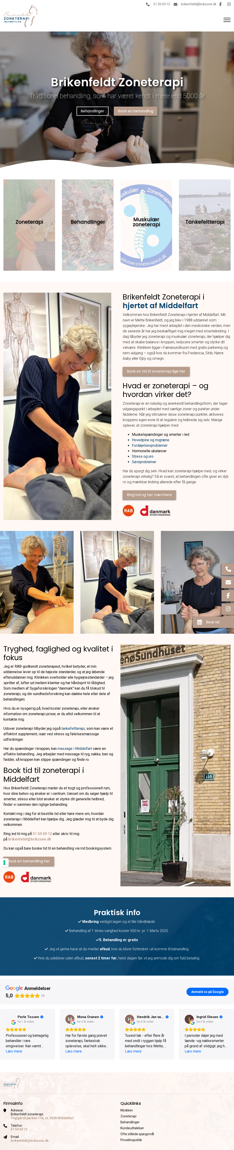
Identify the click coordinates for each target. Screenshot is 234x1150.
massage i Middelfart (75, 748)
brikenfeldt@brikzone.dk (198, 4)
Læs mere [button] (14, 1051)
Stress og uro (143, 456)
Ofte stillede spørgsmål (137, 1134)
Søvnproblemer (144, 462)
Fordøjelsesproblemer (150, 445)
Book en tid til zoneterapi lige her (156, 371)
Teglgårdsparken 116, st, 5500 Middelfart (42, 1118)
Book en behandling (135, 111)
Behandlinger (92, 111)
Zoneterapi (128, 1116)
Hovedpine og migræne (150, 440)
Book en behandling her (29, 861)
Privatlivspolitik (131, 1140)
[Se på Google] (10, 1019)
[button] (3, 1034)
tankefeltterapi (73, 728)
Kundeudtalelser (132, 1128)
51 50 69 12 (161, 4)
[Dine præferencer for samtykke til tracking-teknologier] (4, 862)
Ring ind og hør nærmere (149, 494)
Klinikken (126, 1110)
